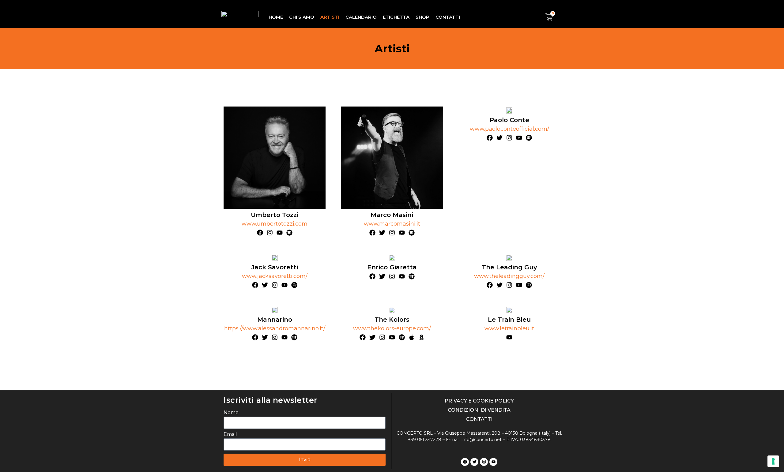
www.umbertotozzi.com (274, 223)
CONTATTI (447, 17)
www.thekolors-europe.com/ (392, 328)
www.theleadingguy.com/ (509, 276)
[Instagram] (484, 462)
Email (230, 434)
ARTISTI (329, 17)
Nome (231, 412)
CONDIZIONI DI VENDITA (479, 410)
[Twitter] (474, 462)
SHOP (422, 17)
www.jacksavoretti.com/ (274, 276)
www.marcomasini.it (392, 223)
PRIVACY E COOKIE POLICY (479, 401)
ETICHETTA (396, 17)
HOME (276, 17)
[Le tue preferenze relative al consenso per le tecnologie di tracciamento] (773, 461)
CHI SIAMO (301, 17)
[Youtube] (493, 462)
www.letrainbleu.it (509, 328)
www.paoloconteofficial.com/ (509, 128)
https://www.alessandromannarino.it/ (274, 328)
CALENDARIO (361, 17)
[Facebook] (465, 462)
